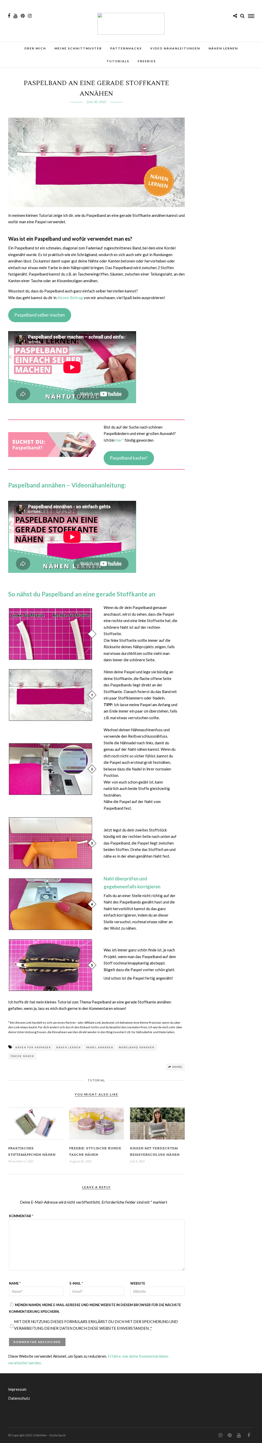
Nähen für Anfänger (33, 1047)
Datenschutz (19, 1398)
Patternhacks (126, 48)
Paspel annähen (99, 1047)
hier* (119, 440)
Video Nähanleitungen (175, 48)
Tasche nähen (22, 1056)
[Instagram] (30, 16)
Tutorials (117, 61)
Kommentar (21, 1216)
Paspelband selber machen (39, 315)
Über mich (35, 48)
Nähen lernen (223, 48)
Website (137, 1283)
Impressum (17, 1389)
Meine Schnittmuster (78, 48)
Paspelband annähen (137, 1047)
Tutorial (96, 1080)
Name (15, 1283)
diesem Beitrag (70, 297)
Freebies (147, 61)
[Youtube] (15, 16)
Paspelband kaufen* (129, 458)
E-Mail (76, 1283)
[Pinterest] (23, 16)
